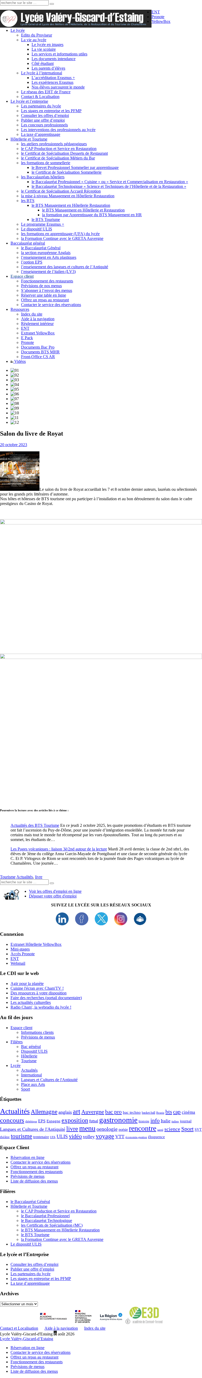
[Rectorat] (54, 1323)
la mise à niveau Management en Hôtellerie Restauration (67, 196)
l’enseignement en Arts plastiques (48, 257)
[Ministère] (84, 1323)
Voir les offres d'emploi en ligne (55, 891)
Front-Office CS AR (38, 356)
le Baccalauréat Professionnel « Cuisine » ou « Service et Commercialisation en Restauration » (110, 181)
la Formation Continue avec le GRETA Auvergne (62, 238)
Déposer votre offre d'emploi (53, 896)
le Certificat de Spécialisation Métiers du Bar (58, 158)
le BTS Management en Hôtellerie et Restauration (83, 210)
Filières (17, 1042)
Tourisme (8, 877)
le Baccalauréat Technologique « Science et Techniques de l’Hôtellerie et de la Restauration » (109, 186)
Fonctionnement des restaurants (47, 281)
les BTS (27, 200)
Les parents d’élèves (48, 68)
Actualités (24, 877)
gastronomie (118, 1120)
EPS (42, 1121)
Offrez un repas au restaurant (45, 300)
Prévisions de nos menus (41, 285)
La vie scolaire (44, 49)
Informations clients (37, 1032)
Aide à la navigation (37, 319)
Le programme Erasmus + (42, 224)
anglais (65, 1112)
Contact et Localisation (19, 1328)
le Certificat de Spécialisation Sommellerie (67, 172)
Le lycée (18, 30)
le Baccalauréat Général (40, 248)
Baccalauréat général (28, 243)
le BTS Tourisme (46, 219)
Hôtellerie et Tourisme (29, 139)
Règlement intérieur (37, 323)
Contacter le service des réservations (51, 304)
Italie (165, 1120)
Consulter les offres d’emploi (45, 115)
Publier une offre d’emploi (43, 120)
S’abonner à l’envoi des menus (46, 290)
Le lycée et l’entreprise (29, 101)
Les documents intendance (53, 58)
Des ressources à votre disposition (39, 993)
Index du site (31, 314)
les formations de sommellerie (45, 163)
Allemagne (44, 1111)
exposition (75, 1120)
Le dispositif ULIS (36, 229)
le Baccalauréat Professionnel (45, 1216)
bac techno (132, 1112)
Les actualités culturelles (31, 1002)
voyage (105, 1136)
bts (168, 1112)
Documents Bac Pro (37, 347)
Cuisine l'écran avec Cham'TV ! (37, 988)
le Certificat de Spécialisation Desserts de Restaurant (64, 153)
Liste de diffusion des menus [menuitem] (34, 1371)
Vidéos (19, 361)
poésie (123, 1130)
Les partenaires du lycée (41, 106)
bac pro (113, 1112)
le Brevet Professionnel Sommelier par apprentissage (75, 167)
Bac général (31, 1046)
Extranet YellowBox (38, 333)
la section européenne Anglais (45, 252)
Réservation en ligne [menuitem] (27, 1347)
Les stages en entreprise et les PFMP (51, 111)
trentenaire (41, 1137)
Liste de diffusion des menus (34, 1181)
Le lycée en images (47, 44)
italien (175, 1121)
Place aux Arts (33, 1084)
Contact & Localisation (40, 96)
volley (89, 1136)
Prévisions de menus (38, 1037)
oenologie (107, 1129)
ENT (156, 12)
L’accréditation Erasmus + (53, 77)
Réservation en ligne (27, 1157)
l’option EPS (31, 262)
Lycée (16, 1065)
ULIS (62, 1136)
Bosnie (160, 1112)
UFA (52, 1137)
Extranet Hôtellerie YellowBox (36, 944)
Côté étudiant (43, 63)
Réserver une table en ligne (43, 295)
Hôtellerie (29, 1056)
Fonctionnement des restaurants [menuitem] (37, 1362)
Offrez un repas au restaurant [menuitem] (34, 1357)
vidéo (75, 1136)
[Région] (110, 1323)
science (172, 1129)
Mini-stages (20, 949)
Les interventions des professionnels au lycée (58, 129)
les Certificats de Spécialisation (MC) (52, 1225)
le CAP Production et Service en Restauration (59, 148)
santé (160, 1129)
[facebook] (81, 924)
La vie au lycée (33, 40)
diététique (31, 1121)
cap (177, 1112)
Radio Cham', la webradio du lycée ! (41, 1007)
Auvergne (92, 1111)
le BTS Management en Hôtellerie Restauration (71, 205)
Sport (25, 1089)
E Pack (27, 338)
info (155, 1120)
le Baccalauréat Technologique (46, 1220)
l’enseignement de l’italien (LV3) (48, 271)
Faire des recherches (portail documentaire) (46, 997)
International (31, 1075)
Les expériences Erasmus (52, 82)
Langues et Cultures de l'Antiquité (49, 1079)
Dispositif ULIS (34, 1051)
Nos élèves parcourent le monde (58, 87)
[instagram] (120, 924)
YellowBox (161, 21)
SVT (198, 1130)
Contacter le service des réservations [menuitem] (40, 1352)
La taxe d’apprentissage (40, 134)
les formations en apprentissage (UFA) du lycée (60, 233)
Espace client (21, 1027)
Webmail (18, 963)
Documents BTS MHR (40, 352)
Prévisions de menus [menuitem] (27, 1366)
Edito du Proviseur (36, 35)
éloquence (156, 1136)
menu (87, 1128)
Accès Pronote (23, 954)
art (76, 1111)
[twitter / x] (101, 924)
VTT (119, 1136)
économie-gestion (136, 1137)
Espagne (53, 1121)
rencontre (142, 1128)
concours (12, 1120)
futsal (93, 1121)
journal (185, 1121)
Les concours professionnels (44, 125)
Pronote (158, 16)
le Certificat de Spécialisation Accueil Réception (61, 191)
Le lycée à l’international (41, 73)
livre (38, 877)
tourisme (21, 1136)
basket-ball (148, 1112)
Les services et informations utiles (59, 54)
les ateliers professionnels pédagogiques (54, 144)
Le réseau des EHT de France (45, 92)
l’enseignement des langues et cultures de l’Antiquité (64, 267)
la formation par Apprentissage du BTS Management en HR (92, 215)
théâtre (5, 1137)
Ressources (20, 309)
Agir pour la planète (27, 983)
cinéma (188, 1112)
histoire (144, 1121)
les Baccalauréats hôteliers (42, 177)
